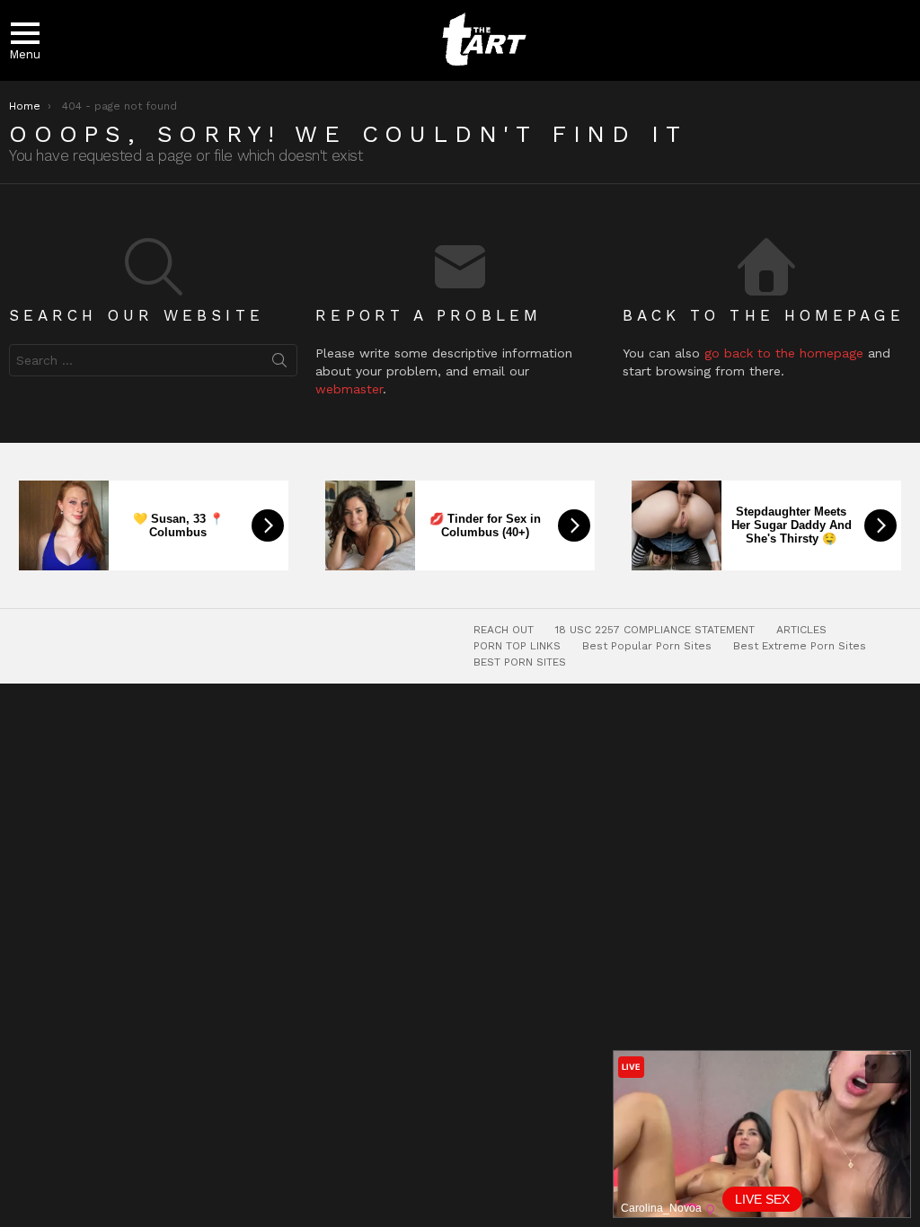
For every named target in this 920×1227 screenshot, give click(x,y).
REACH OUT (503, 629)
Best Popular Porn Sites (647, 646)
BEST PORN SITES (519, 662)
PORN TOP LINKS (517, 646)
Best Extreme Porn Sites (799, 646)
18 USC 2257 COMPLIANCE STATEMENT (655, 629)
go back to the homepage (783, 353)
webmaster (349, 389)
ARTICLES (801, 629)
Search (279, 364)
